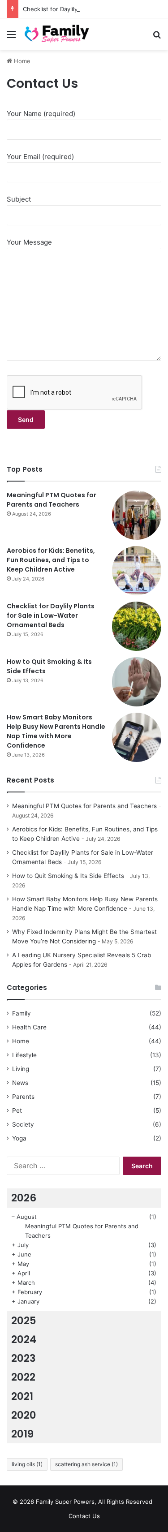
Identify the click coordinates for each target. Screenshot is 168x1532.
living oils (27, 1464)
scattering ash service (86, 1464)
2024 (23, 1339)
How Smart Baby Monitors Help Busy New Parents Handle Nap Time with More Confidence (56, 731)
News (20, 1082)
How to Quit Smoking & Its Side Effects (68, 875)
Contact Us (84, 1515)
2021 (22, 1396)
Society (23, 1124)
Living (20, 1068)
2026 (23, 1198)
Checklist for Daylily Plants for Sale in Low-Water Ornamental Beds (51, 615)
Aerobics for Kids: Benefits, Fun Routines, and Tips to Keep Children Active (51, 560)
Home (21, 61)
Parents (23, 1096)
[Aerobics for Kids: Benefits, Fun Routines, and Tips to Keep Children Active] (136, 570)
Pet (17, 1110)
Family (21, 1013)
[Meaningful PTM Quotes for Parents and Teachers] (136, 515)
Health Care (29, 1027)
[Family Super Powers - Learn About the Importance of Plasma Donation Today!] (58, 34)
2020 (23, 1415)
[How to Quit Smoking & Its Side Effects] (136, 681)
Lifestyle (24, 1055)
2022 (23, 1377)
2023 (23, 1358)
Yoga (19, 1138)
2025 (23, 1320)
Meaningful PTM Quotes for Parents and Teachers (51, 500)
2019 (22, 1434)
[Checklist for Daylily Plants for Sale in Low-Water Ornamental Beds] (136, 626)
